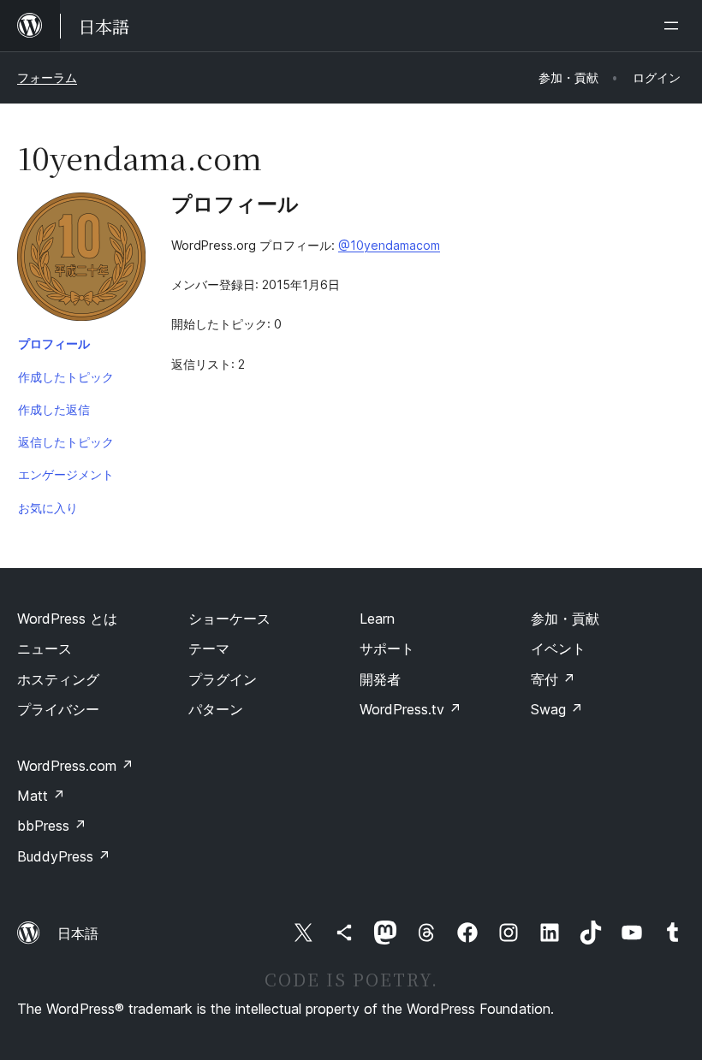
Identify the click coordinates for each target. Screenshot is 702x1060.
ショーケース (229, 618)
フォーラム (47, 77)
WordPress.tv (410, 709)
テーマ (208, 648)
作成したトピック (66, 377)
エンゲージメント (66, 474)
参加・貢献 (565, 618)
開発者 (380, 679)
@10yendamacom (389, 245)
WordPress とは (67, 618)
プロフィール (54, 343)
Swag (557, 709)
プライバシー (58, 709)
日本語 (77, 933)
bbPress (51, 825)
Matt (41, 795)
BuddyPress (63, 856)
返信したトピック (66, 442)
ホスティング (58, 679)
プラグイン (222, 679)
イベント (558, 648)
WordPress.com (75, 765)
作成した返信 (54, 409)
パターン (215, 709)
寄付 (553, 679)
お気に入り (48, 507)
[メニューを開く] (674, 25)
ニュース (44, 648)
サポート (387, 648)
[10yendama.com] (81, 260)
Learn (377, 618)
